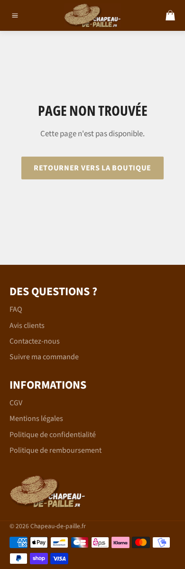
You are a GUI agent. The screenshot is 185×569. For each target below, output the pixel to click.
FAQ (15, 309)
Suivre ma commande (44, 357)
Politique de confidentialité (52, 434)
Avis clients (27, 325)
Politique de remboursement (55, 450)
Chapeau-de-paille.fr (58, 526)
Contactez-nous (34, 341)
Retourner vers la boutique (92, 168)
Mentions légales (36, 418)
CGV (15, 403)
